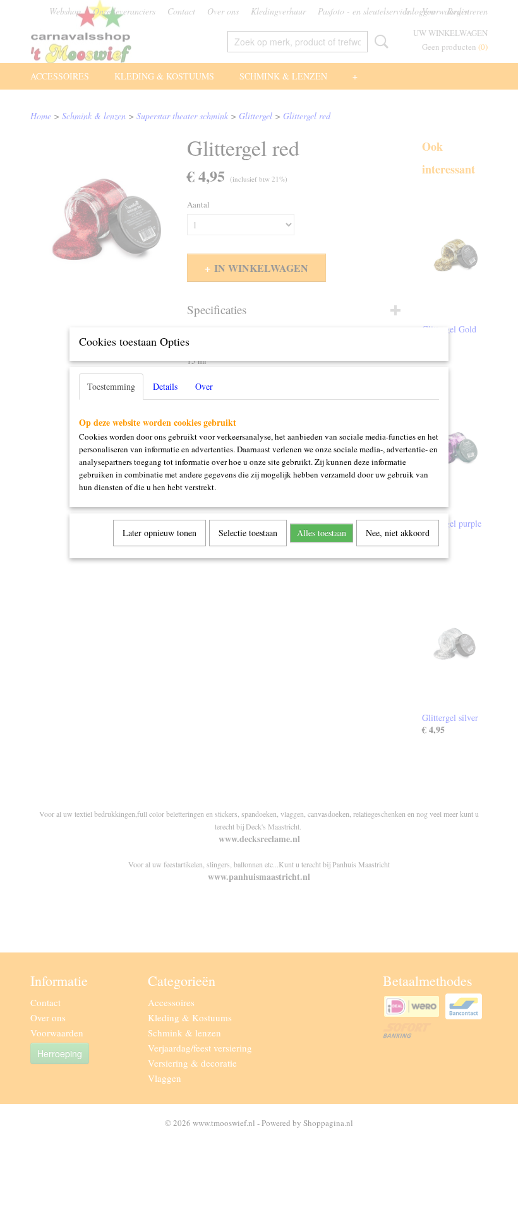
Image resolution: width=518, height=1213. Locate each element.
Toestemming (111, 386)
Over (204, 386)
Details (165, 386)
